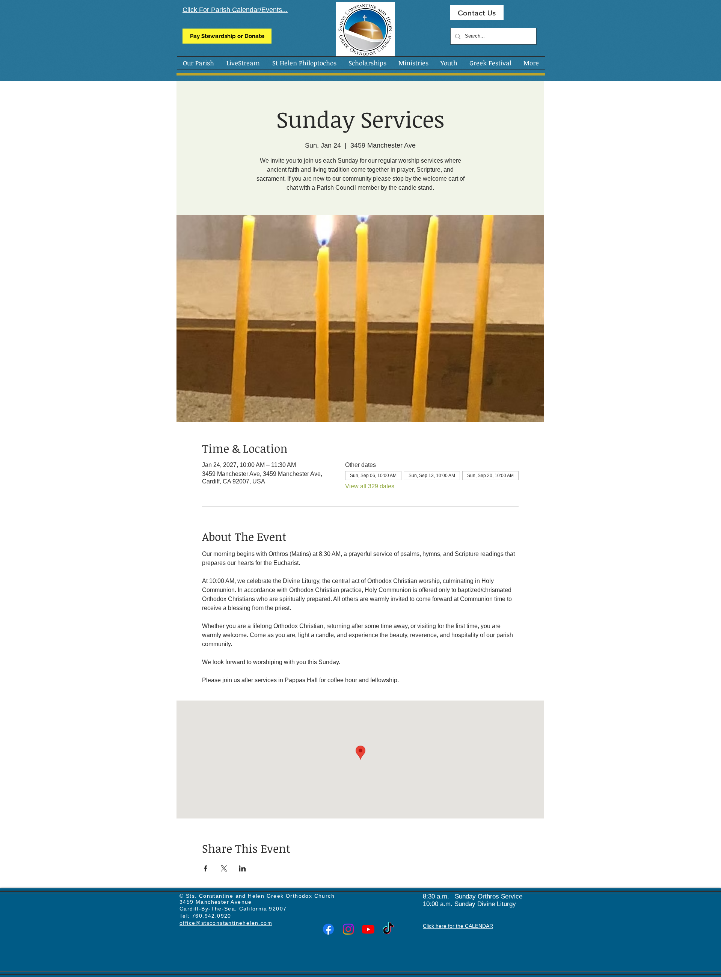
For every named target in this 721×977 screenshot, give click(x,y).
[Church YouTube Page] (368, 929)
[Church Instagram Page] (348, 929)
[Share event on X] (224, 868)
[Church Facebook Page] (328, 929)
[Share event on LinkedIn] (242, 868)
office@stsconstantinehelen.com (225, 923)
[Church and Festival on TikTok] (388, 929)
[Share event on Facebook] (205, 868)
